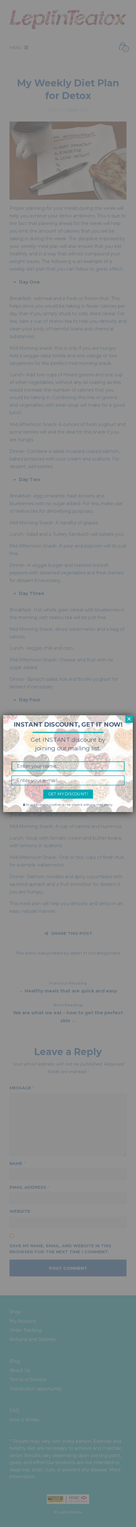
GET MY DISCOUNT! (68, 793)
